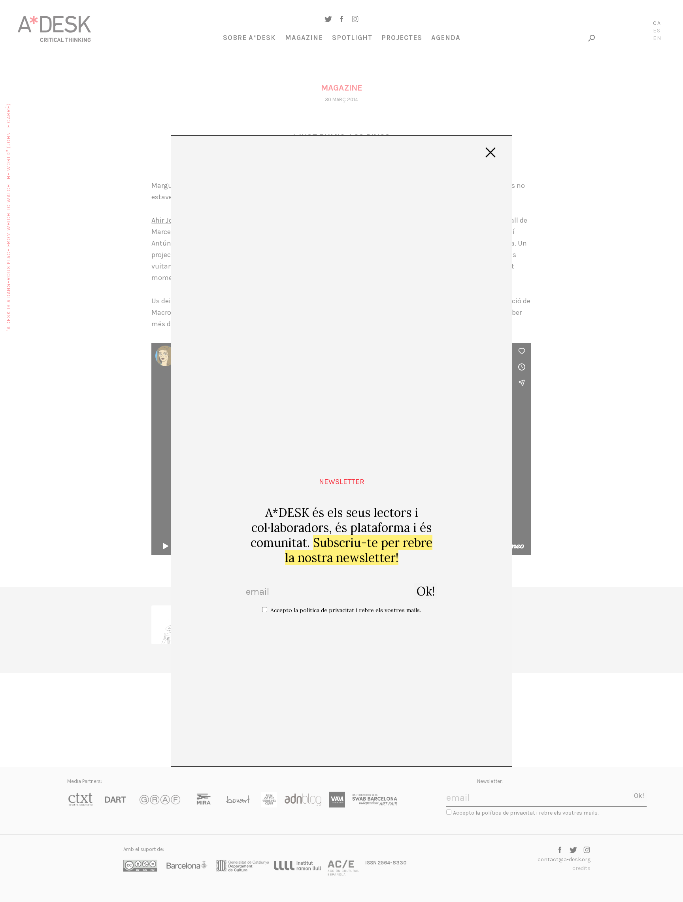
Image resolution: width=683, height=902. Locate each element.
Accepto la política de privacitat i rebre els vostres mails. (345, 610)
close (490, 152)
